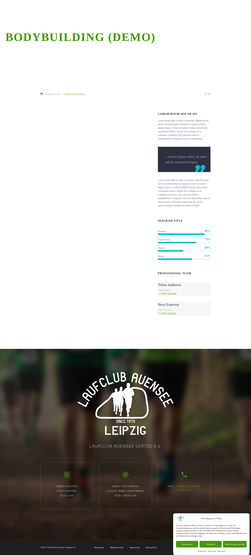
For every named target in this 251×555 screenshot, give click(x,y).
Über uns (98, 14)
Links (198, 14)
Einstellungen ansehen (235, 544)
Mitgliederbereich (234, 14)
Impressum (221, 551)
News (112, 14)
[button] (66, 474)
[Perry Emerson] (184, 308)
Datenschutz (202, 551)
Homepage (99, 547)
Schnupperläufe (145, 14)
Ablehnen (210, 544)
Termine (125, 14)
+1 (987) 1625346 (167, 294)
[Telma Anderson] (184, 289)
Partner (185, 14)
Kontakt (212, 14)
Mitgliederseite (116, 547)
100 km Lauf (167, 14)
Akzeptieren (187, 544)
